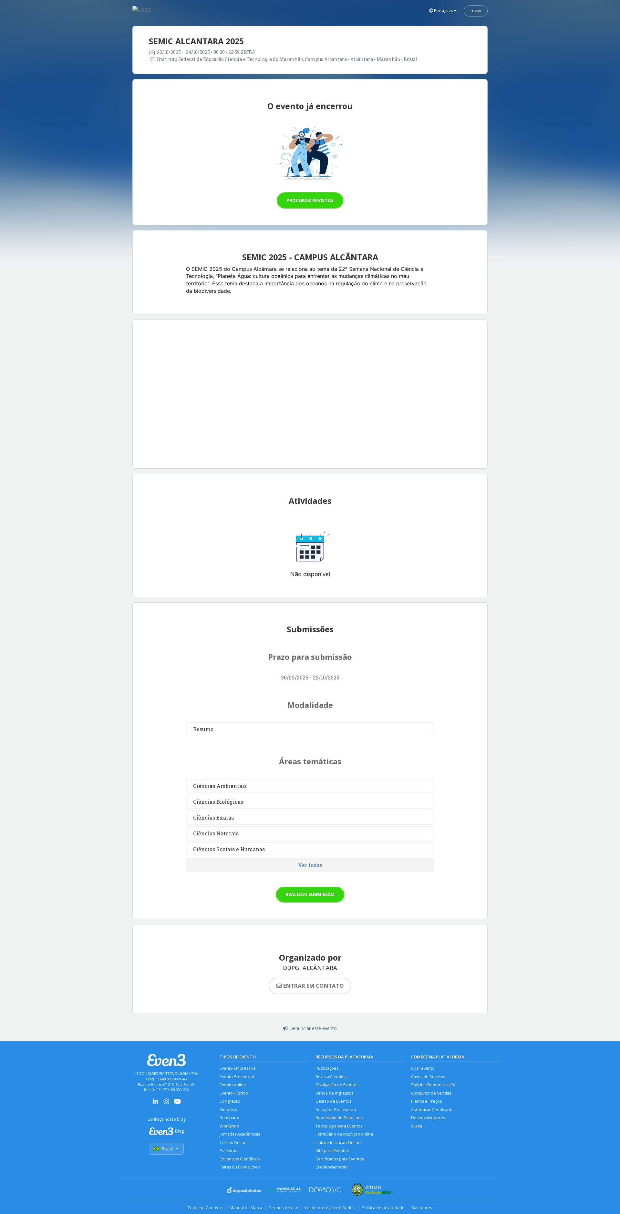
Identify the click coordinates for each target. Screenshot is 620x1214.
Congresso (230, 1101)
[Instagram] (166, 1103)
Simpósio (228, 1109)
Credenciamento (331, 1167)
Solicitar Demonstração (433, 1084)
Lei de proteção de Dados (330, 1207)
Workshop (229, 1126)
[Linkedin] (155, 1103)
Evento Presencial (237, 1076)
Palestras (228, 1150)
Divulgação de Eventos (336, 1084)
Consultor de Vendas (431, 1093)
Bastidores (421, 1207)
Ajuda (416, 1126)
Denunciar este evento (313, 1028)
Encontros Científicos (240, 1159)
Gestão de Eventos (333, 1101)
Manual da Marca (246, 1207)
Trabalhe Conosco (205, 1207)
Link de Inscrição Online (338, 1142)
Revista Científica (331, 1076)
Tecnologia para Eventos (338, 1126)
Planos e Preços (426, 1101)
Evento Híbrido (234, 1093)
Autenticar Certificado (431, 1109)
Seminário (229, 1117)
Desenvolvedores (428, 1117)
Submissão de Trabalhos (339, 1117)
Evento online (233, 1084)
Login (475, 11)
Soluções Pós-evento (335, 1109)
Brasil (167, 1149)
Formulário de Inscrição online (344, 1134)
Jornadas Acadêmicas (240, 1134)
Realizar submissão (310, 894)
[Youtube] (177, 1103)
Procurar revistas (310, 200)
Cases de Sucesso (428, 1076)
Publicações (326, 1068)
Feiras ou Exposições (240, 1167)
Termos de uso (283, 1207)
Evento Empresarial (238, 1068)
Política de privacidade (383, 1207)
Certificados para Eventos (339, 1159)
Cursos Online (233, 1142)
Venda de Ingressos (334, 1093)
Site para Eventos (332, 1150)
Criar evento (423, 1068)
